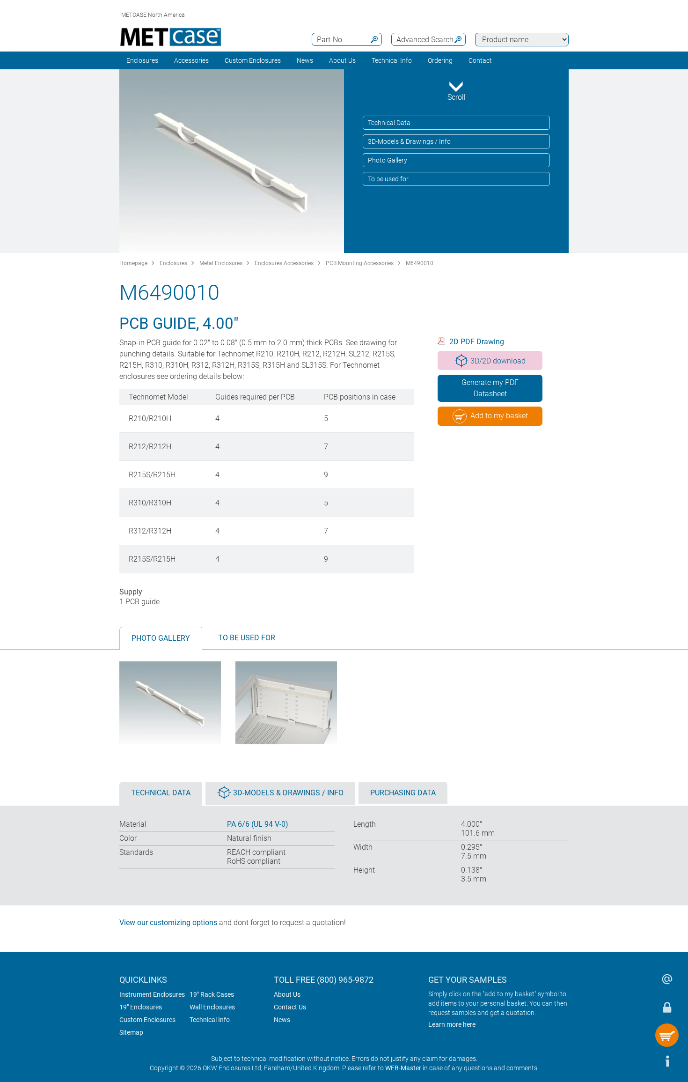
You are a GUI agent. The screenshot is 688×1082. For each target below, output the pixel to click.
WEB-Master (403, 1068)
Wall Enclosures (212, 1007)
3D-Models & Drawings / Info (409, 141)
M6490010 (419, 263)
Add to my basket (499, 415)
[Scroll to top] (639, 1061)
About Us (287, 994)
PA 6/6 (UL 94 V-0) (257, 824)
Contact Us (290, 1007)
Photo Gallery (387, 160)
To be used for (388, 179)
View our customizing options (168, 922)
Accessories (191, 60)
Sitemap (131, 1032)
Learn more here (452, 1024)
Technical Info (210, 1019)
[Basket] (667, 1035)
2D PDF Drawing (476, 341)
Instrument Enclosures (152, 994)
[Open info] (667, 1061)
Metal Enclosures (220, 263)
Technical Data (389, 122)
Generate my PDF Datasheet (490, 388)
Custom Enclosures (253, 60)
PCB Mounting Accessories (360, 263)
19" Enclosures (140, 1007)
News (305, 60)
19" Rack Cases (212, 994)
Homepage (133, 263)
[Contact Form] (667, 979)
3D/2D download (498, 360)
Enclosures (142, 60)
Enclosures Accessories (284, 263)
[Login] (667, 1007)
